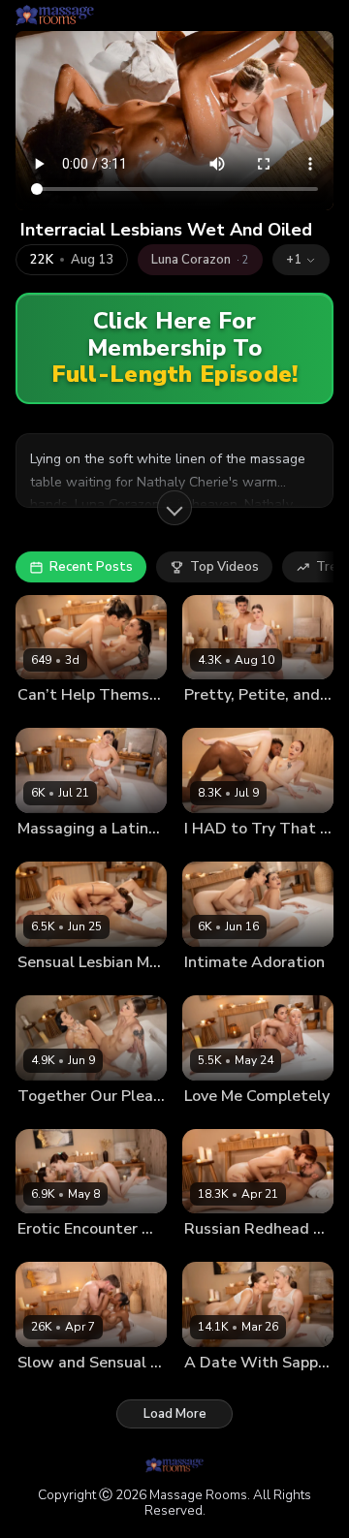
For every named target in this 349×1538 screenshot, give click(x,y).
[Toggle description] (174, 507)
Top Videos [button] (224, 567)
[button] (301, 259)
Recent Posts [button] (91, 567)
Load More (174, 1414)
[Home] (55, 15)
